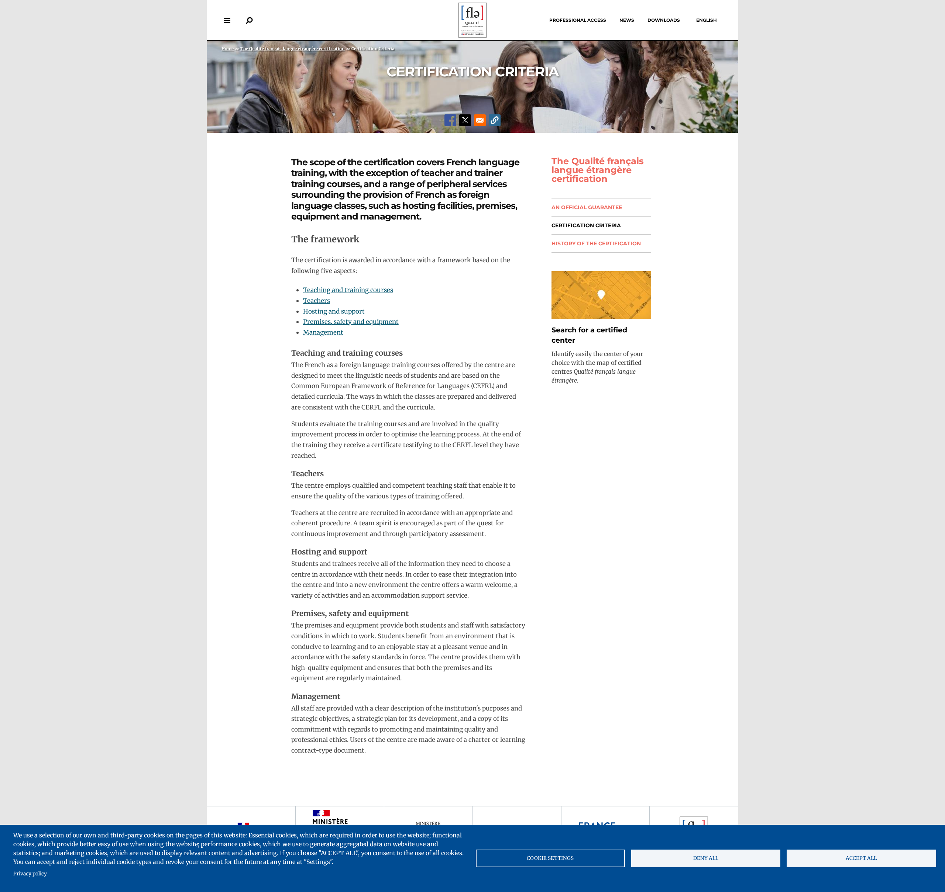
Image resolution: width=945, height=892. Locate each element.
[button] (495, 120)
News (626, 20)
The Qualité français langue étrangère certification (597, 170)
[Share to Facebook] (450, 120)
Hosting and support (334, 311)
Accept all (861, 858)
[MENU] (227, 20)
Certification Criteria (586, 225)
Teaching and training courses (348, 290)
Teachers (316, 301)
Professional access (577, 20)
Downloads (663, 20)
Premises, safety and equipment (351, 322)
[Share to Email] (480, 120)
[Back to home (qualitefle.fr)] (472, 35)
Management (323, 332)
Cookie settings (550, 858)
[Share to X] (465, 120)
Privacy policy (30, 874)
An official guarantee (586, 207)
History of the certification (596, 243)
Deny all (705, 858)
